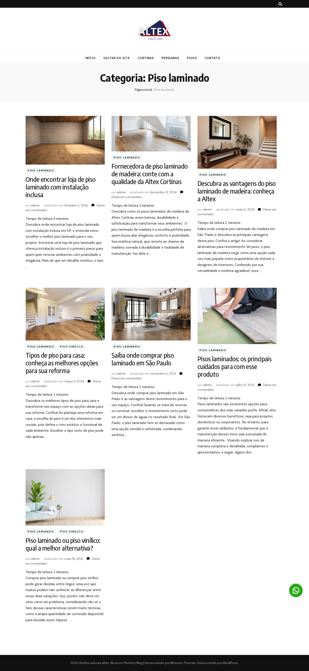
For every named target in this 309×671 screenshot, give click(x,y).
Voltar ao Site (116, 58)
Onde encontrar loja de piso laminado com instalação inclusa (60, 187)
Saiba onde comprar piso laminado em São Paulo (143, 359)
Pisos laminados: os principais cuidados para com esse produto (234, 366)
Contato (212, 58)
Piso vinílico (71, 346)
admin (35, 205)
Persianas (170, 58)
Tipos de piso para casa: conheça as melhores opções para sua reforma (62, 362)
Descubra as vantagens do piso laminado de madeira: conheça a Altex (236, 191)
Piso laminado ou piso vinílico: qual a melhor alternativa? (63, 544)
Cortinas (146, 58)
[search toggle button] (280, 4)
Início (90, 58)
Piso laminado (41, 170)
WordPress (230, 663)
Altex (105, 663)
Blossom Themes (183, 663)
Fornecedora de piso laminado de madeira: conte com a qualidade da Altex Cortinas (150, 173)
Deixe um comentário (127, 197)
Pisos (192, 58)
